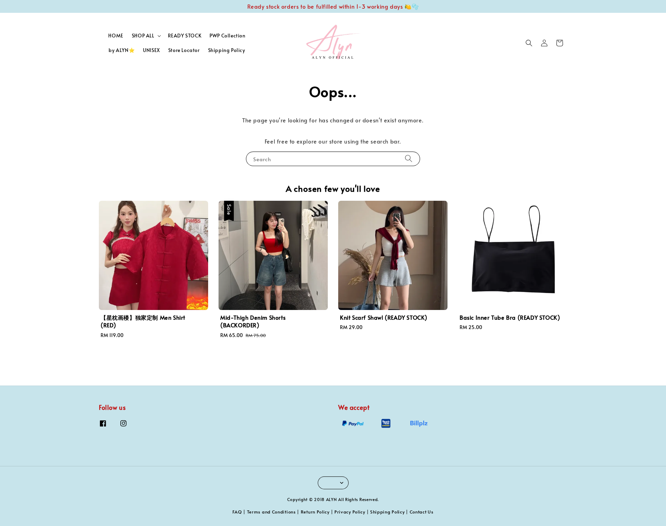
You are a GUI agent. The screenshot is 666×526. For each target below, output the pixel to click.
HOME (115, 35)
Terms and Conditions (271, 512)
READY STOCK (185, 35)
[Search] (409, 158)
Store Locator (184, 50)
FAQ (237, 512)
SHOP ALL (143, 36)
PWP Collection (227, 35)
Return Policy (315, 512)
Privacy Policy (349, 512)
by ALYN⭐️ (122, 50)
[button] (529, 43)
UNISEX (151, 50)
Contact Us (422, 512)
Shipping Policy (226, 50)
